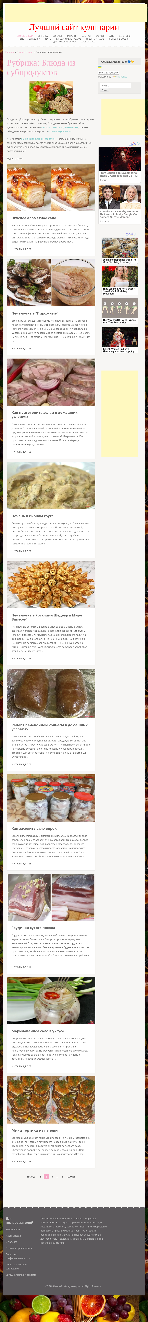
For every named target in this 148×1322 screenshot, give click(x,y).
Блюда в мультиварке (68, 38)
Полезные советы (119, 38)
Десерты (57, 35)
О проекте (11, 1241)
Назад (31, 1176)
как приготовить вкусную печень (59, 127)
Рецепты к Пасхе (95, 38)
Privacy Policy (13, 1229)
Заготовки (125, 35)
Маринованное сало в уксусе (38, 1031)
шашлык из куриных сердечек (38, 138)
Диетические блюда (64, 41)
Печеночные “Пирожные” (35, 313)
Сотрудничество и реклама (21, 1274)
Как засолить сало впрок (34, 828)
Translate (122, 76)
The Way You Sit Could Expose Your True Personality (119, 321)
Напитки (86, 35)
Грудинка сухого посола (33, 927)
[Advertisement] (76, 13)
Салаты (100, 35)
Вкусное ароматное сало (34, 217)
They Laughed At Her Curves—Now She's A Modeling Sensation (119, 291)
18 (62, 1176)
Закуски (71, 35)
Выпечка (43, 35)
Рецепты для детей (29, 38)
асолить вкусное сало (60, 131)
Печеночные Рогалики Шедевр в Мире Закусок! (47, 617)
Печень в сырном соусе (33, 515)
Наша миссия (13, 1235)
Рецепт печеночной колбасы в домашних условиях (50, 727)
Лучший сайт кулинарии (74, 27)
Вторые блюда (25, 35)
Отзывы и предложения (19, 1248)
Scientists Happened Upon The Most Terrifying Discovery (119, 261)
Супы (111, 35)
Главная (9, 52)
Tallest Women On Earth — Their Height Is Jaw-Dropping (119, 350)
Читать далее (21, 249)
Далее (71, 1176)
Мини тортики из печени (35, 1130)
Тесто (48, 38)
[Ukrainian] (99, 67)
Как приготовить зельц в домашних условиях (45, 414)
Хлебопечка (88, 41)
